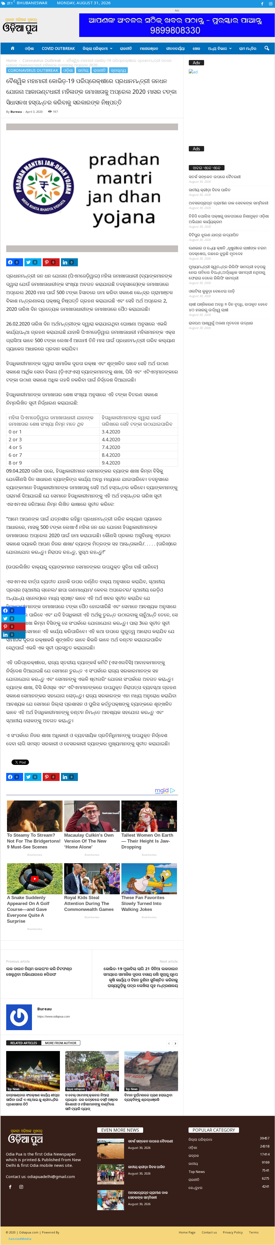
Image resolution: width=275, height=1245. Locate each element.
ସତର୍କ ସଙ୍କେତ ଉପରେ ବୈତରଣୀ (215, 176)
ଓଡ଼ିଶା (29, 48)
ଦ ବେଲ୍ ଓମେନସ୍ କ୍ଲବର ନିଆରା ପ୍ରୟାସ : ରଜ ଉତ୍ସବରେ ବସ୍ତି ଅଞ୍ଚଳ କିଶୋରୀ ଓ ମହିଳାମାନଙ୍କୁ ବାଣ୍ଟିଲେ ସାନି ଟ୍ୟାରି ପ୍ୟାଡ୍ (91, 1102)
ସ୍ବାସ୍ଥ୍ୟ (118, 70)
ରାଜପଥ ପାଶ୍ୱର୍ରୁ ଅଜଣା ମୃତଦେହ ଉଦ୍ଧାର (221, 323)
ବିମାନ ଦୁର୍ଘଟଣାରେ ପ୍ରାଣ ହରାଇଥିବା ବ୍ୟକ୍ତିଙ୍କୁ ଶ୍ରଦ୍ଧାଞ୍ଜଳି (148, 1097)
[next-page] (175, 1043)
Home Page (187, 1232)
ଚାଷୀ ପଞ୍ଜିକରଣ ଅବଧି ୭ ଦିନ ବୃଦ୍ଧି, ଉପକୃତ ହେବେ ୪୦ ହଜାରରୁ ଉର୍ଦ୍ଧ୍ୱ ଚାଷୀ (228, 306)
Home (11, 60)
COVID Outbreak (58, 48)
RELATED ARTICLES (23, 1043)
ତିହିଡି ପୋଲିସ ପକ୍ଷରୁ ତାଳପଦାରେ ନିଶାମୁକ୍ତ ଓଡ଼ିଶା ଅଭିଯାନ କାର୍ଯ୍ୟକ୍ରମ (229, 218)
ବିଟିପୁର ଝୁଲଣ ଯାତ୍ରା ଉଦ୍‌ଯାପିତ (214, 234)
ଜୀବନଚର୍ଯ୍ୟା (175, 48)
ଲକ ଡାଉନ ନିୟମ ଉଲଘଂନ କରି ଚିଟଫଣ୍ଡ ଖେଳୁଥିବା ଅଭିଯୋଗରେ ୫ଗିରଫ (39, 971)
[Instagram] (270, 4)
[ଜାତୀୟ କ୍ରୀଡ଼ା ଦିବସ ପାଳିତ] (110, 1174)
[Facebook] (262, 4)
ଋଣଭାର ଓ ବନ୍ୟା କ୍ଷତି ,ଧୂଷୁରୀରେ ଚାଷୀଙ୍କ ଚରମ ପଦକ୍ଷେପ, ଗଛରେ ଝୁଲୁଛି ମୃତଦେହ (227, 250)
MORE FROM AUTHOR (60, 1043)
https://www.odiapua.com (53, 1016)
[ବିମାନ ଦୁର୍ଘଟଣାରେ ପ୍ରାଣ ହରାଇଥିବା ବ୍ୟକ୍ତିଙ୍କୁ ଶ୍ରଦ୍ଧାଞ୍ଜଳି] (151, 1071)
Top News (13, 1089)
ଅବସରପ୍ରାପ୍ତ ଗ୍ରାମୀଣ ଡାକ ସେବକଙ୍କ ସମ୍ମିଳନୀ (228, 202)
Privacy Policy (233, 1232)
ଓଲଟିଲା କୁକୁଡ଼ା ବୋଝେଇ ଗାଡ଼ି (212, 291)
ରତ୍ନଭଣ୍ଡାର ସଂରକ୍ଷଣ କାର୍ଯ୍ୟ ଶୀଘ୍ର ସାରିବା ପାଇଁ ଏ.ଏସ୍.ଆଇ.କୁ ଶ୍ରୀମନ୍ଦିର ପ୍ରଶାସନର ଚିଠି (33, 1099)
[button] (267, 48)
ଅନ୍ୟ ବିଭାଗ (217, 48)
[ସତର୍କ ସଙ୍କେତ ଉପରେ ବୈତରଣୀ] (110, 1149)
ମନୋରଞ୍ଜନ (149, 48)
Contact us (209, 1232)
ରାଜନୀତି (126, 48)
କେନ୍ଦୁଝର (195, 1187)
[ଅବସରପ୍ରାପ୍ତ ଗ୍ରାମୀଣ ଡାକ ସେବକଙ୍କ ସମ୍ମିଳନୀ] (110, 1200)
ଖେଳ (196, 48)
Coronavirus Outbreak (42, 60)
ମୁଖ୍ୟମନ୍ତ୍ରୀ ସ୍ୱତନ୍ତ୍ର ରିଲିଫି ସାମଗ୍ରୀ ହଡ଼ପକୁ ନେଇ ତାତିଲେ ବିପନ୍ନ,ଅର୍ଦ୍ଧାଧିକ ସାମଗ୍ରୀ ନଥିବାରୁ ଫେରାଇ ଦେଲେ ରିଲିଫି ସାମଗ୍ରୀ (227, 272)
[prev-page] (169, 1043)
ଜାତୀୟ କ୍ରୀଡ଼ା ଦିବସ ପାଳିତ (210, 189)
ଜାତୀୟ (83, 70)
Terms (253, 1232)
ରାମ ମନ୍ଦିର (247, 48)
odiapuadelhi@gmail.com (51, 1176)
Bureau (16, 112)
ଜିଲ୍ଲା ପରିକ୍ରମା (95, 48)
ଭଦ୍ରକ (194, 1155)
